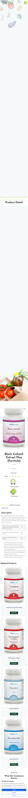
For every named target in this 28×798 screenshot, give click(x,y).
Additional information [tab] (15, 505)
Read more (14, 612)
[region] (14, 788)
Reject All (14, 795)
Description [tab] (5, 505)
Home (4, 199)
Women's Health (8, 199)
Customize (14, 792)
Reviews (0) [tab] (5, 508)
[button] (25, 2)
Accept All (14, 789)
